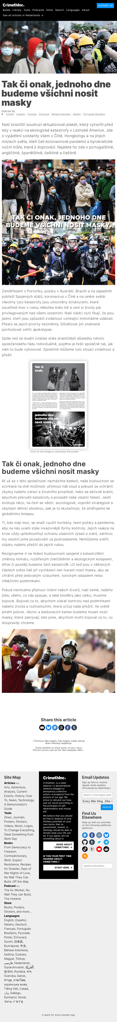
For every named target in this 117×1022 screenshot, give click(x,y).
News (13, 800)
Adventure (18, 787)
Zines (7, 817)
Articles (9, 783)
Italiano (77, 114)
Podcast (10, 886)
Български (11, 946)
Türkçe (20, 958)
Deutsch (21, 924)
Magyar (9, 958)
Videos (8, 826)
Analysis (9, 791)
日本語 (18, 941)
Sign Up (106, 807)
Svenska (10, 976)
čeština (9, 954)
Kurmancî (10, 997)
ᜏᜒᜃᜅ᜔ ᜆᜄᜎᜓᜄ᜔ (13, 1001)
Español (20, 114)
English (10, 114)
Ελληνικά (44, 114)
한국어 (8, 971)
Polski (8, 937)
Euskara (20, 954)
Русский (24, 933)
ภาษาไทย (19, 980)
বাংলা (29, 971)
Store (49, 10)
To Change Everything (19, 830)
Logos (28, 826)
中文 (23, 946)
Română (19, 971)
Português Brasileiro (94, 114)
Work (7, 860)
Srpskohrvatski (14, 967)
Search (59, 10)
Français (32, 114)
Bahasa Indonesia (61, 114)
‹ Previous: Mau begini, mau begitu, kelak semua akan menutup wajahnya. (59, 742)
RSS (17, 783)
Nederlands (22, 963)
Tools (27, 10)
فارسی (8, 963)
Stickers (21, 821)
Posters (9, 821)
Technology (26, 800)
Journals (18, 817)
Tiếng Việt (11, 988)
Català (24, 988)
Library (17, 10)
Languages (73, 10)
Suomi (8, 941)
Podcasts (38, 10)
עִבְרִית (8, 980)
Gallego (15, 993)
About (85, 10)
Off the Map (20, 881)
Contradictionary (15, 856)
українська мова (15, 984)
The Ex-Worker (14, 890)
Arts (7, 787)
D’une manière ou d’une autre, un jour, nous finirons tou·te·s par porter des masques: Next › (58, 748)
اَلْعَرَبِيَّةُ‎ (30, 967)
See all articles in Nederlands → (23, 15)
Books (6, 10)
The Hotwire (12, 898)
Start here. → (63, 867)
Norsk (22, 997)
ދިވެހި (6, 993)
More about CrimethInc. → (63, 846)
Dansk (21, 976)
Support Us (105, 5)
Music (19, 826)
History (19, 796)
